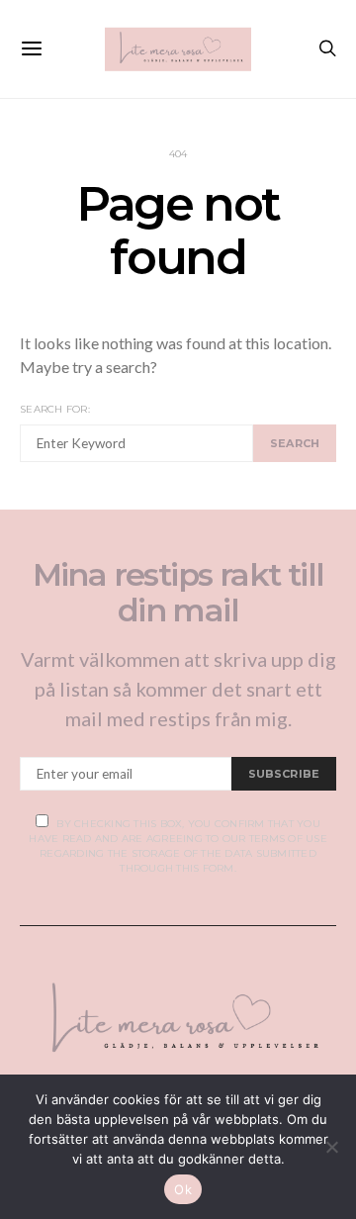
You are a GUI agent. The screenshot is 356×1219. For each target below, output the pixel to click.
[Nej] (331, 1147)
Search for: (55, 409)
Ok (183, 1189)
